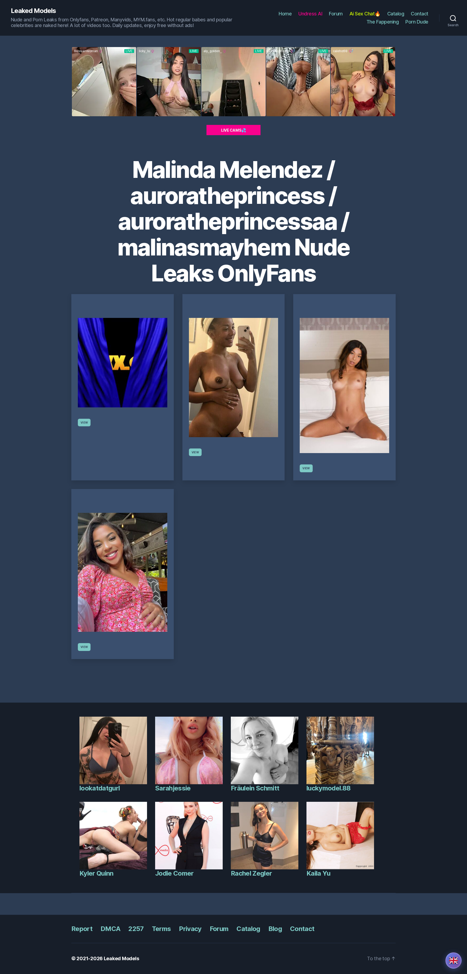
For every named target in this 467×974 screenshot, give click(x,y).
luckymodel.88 (328, 788)
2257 (136, 929)
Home (285, 13)
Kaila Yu (318, 873)
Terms (161, 929)
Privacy (190, 929)
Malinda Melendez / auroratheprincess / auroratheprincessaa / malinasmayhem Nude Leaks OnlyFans (233, 221)
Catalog (395, 13)
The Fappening (382, 22)
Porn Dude (416, 22)
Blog (275, 929)
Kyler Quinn (96, 873)
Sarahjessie (173, 788)
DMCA (110, 929)
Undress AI (310, 13)
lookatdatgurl (99, 788)
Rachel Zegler (251, 873)
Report (81, 929)
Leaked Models (33, 11)
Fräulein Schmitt (255, 788)
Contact (419, 13)
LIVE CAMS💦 (233, 130)
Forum (336, 13)
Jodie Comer (174, 873)
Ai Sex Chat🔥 (365, 13)
